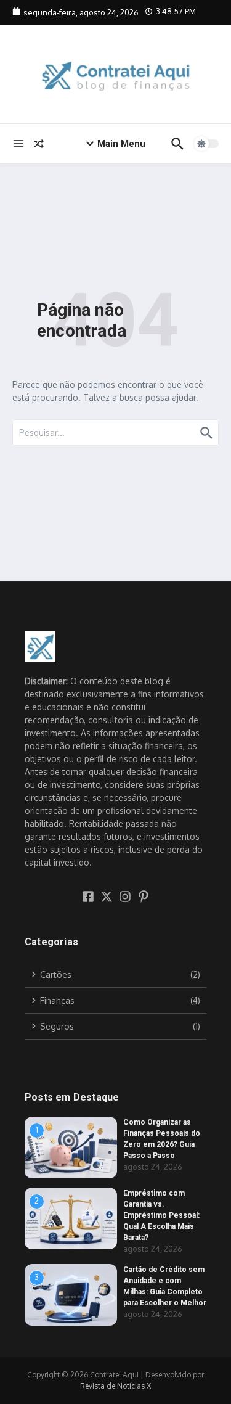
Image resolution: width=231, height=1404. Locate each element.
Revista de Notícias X (115, 1385)
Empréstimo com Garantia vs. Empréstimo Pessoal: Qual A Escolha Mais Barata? (161, 1215)
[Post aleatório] (39, 144)
